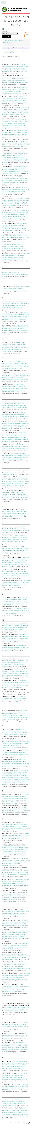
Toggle (3, 3)
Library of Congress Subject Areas (12, 40)
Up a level (6, 29)
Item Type (21, 47)
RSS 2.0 (28, 36)
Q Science (5, 42)
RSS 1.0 (28, 34)
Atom (28, 32)
